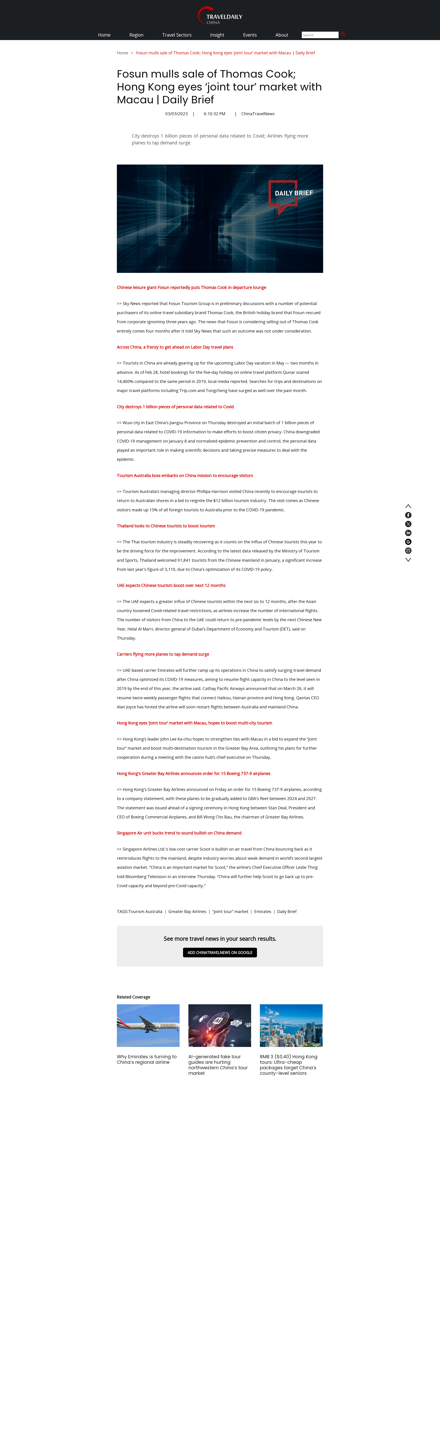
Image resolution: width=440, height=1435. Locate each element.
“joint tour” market (230, 911)
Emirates (262, 911)
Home (104, 35)
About (282, 35)
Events (250, 35)
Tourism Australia (145, 911)
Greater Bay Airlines (187, 911)
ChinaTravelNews (258, 113)
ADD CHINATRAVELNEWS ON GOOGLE (220, 952)
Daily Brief (287, 911)
